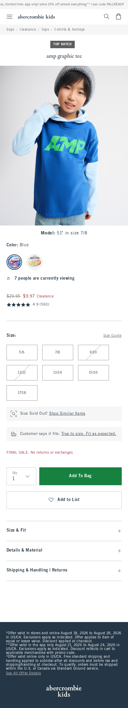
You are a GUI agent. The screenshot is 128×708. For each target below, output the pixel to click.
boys (10, 30)
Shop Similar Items (67, 414)
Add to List (68, 500)
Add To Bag (80, 476)
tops (45, 30)
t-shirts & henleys (69, 30)
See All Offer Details (23, 673)
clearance (28, 30)
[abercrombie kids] (36, 16)
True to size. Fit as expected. (88, 434)
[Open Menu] (7, 17)
